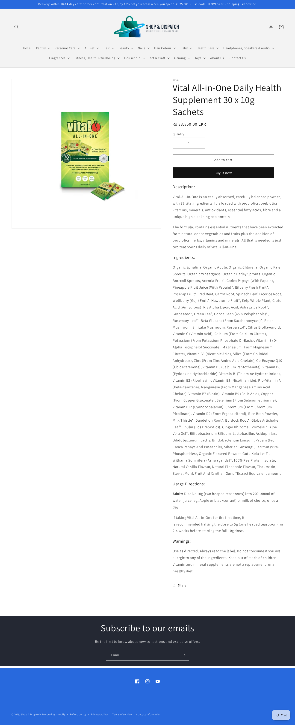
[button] (17, 27)
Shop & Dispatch (31, 714)
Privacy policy (99, 714)
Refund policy (78, 714)
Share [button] (182, 585)
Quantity (178, 134)
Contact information (148, 714)
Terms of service (122, 714)
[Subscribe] (184, 655)
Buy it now (223, 173)
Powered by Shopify (53, 714)
